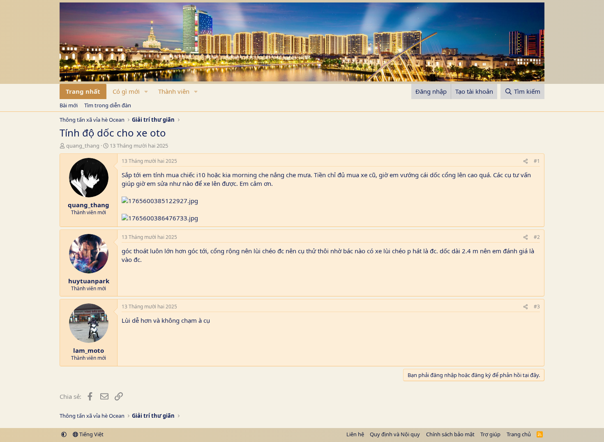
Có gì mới (126, 91)
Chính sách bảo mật (450, 434)
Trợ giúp (490, 434)
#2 (537, 237)
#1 (537, 160)
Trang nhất (83, 91)
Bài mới (69, 105)
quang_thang (82, 145)
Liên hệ (355, 434)
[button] (146, 91)
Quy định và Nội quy (395, 434)
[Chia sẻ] (525, 161)
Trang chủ (519, 434)
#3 (537, 306)
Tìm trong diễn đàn (107, 105)
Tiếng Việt (91, 434)
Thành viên (173, 91)
